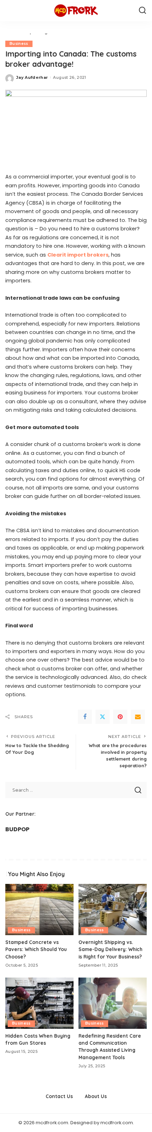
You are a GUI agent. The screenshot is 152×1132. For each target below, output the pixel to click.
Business (19, 43)
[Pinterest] (120, 717)
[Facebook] (85, 717)
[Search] (142, 10)
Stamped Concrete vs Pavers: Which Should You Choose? (36, 949)
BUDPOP (17, 829)
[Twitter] (102, 717)
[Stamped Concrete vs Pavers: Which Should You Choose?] (39, 909)
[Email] (138, 717)
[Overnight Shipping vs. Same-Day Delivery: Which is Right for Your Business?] (112, 909)
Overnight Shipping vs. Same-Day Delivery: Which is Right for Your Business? (110, 949)
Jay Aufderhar (32, 77)
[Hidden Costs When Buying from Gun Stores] (39, 1003)
